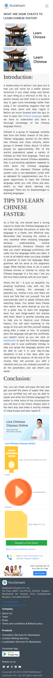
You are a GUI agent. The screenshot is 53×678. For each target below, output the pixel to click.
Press (5, 620)
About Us (7, 613)
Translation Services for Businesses (21, 634)
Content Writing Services (15, 638)
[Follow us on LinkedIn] (15, 666)
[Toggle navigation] (47, 6)
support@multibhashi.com (14, 605)
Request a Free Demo (26, 542)
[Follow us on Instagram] (11, 666)
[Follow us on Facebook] (4, 666)
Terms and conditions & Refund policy (22, 623)
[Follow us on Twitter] (8, 666)
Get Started (39, 573)
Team (5, 616)
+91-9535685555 (10, 602)
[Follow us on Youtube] (20, 666)
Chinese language (32, 116)
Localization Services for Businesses (21, 641)
